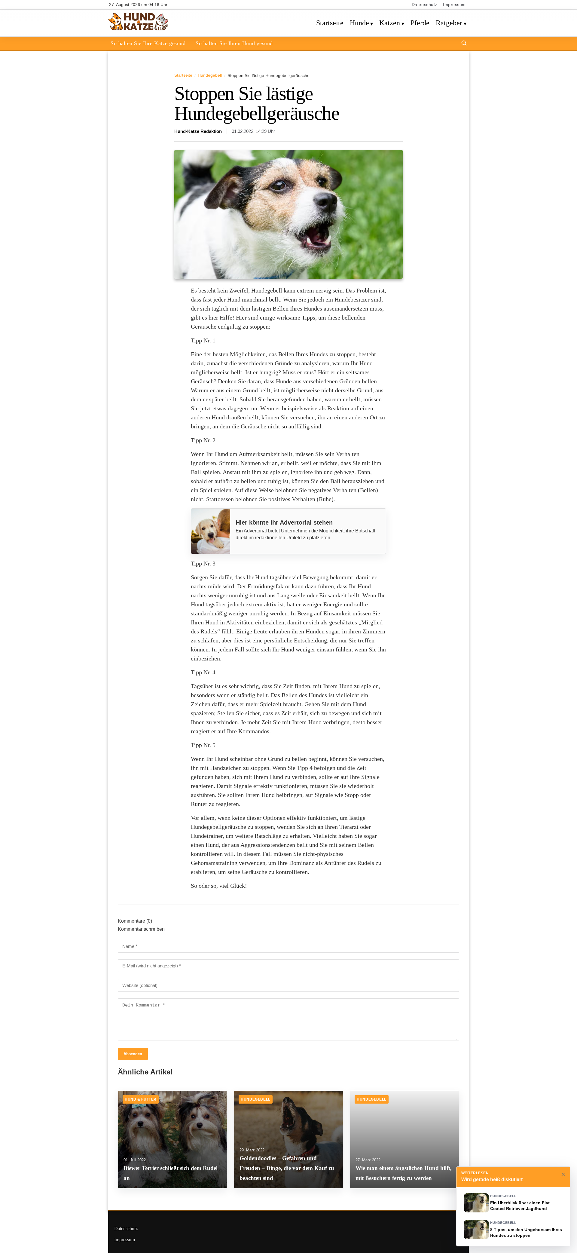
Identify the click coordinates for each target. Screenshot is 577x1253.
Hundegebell (210, 75)
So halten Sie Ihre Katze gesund (148, 43)
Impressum (454, 4)
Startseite (329, 23)
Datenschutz (424, 4)
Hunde (359, 23)
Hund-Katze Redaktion (198, 131)
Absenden (133, 1054)
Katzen (389, 23)
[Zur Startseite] (138, 29)
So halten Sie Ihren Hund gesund (234, 43)
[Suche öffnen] (464, 44)
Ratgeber (449, 23)
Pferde (420, 23)
